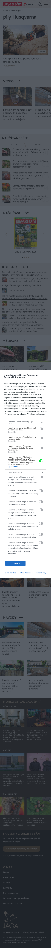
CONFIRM (15, 563)
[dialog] (25, 474)
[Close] (45, 375)
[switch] (41, 429)
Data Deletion (10, 573)
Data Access (25, 573)
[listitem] (25, 422)
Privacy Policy (40, 573)
